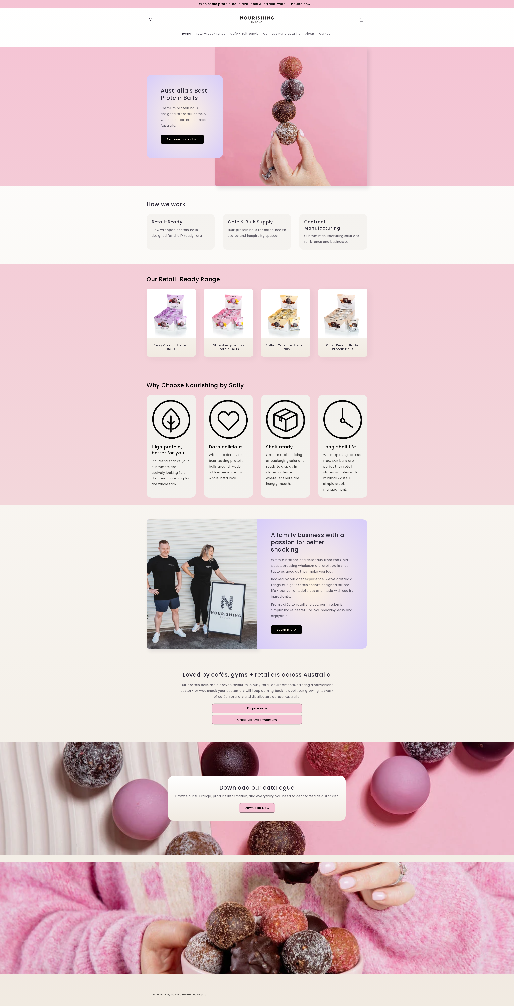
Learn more (286, 629)
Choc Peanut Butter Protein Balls (343, 347)
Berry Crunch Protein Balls (171, 347)
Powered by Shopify (194, 994)
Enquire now (257, 708)
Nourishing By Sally (169, 994)
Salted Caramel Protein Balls (286, 347)
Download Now (257, 808)
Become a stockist (182, 139)
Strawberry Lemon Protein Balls (228, 347)
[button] (151, 19)
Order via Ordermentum (257, 720)
